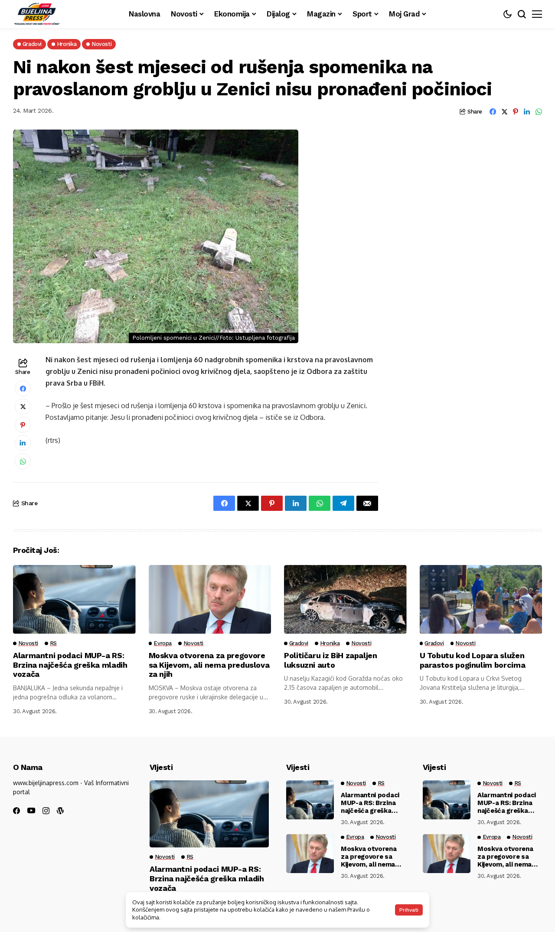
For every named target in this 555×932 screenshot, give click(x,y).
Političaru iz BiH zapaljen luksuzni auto (330, 660)
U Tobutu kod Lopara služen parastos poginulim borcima (473, 660)
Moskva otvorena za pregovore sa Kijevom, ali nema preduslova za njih (209, 665)
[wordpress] (60, 810)
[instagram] (45, 810)
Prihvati (408, 910)
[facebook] (16, 810)
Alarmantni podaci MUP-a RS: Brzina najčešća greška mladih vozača (70, 665)
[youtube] (31, 811)
